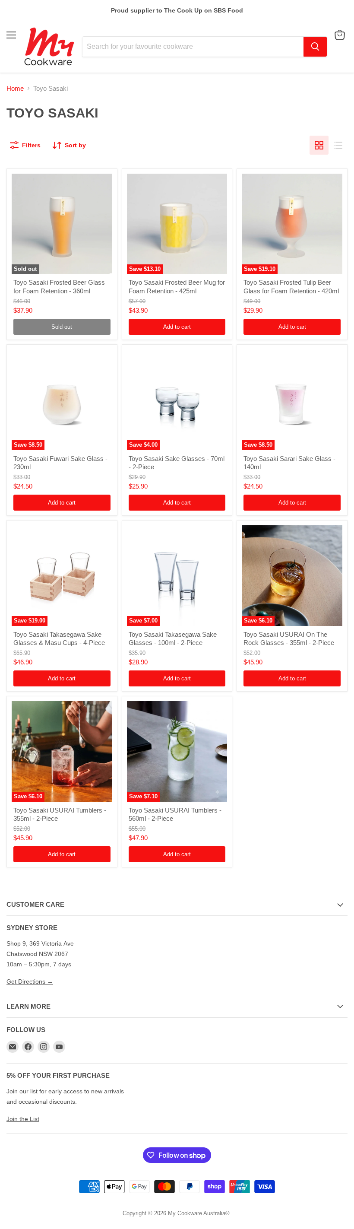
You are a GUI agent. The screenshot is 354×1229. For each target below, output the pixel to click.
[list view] (338, 145)
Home (15, 88)
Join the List (22, 1118)
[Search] (315, 47)
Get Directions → (29, 981)
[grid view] (319, 145)
